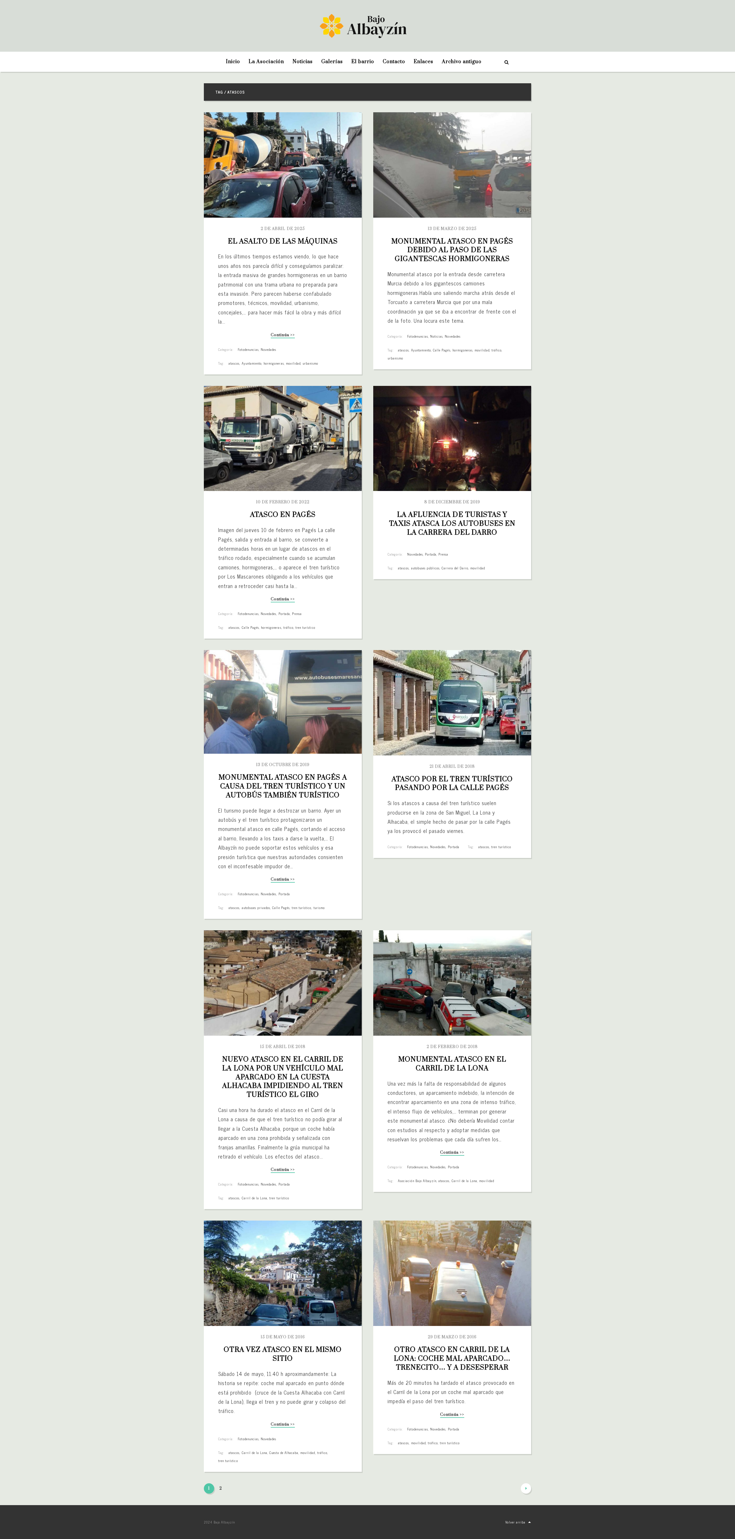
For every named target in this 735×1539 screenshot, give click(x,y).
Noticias (303, 62)
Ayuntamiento (252, 363)
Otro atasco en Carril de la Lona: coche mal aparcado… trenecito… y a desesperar (453, 1358)
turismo (319, 907)
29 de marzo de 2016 (452, 1337)
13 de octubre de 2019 (283, 764)
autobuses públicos (425, 568)
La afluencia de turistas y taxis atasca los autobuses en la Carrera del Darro (453, 524)
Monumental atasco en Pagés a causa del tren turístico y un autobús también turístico (283, 786)
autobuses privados (256, 907)
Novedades (268, 349)
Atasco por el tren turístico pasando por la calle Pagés (453, 783)
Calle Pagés (441, 350)
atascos (234, 363)
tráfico (497, 350)
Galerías (332, 62)
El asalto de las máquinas (283, 241)
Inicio (233, 62)
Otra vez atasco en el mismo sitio (283, 1354)
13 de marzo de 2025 (452, 228)
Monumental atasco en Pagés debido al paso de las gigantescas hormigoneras (453, 250)
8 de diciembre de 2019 (452, 502)
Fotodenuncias (248, 349)
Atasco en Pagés (283, 515)
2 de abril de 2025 (283, 228)
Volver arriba (515, 1522)
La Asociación (266, 62)
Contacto (394, 62)
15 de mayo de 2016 (283, 1337)
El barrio (362, 62)
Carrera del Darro (455, 568)
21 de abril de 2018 (452, 766)
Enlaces (423, 62)
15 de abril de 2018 (282, 1046)
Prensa (297, 613)
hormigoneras (274, 363)
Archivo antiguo (461, 62)
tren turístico (305, 627)
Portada (284, 613)
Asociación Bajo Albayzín (417, 1180)
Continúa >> (283, 335)
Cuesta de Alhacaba (283, 1452)
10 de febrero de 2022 (283, 502)
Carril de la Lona (255, 1197)
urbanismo (310, 363)
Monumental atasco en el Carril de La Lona (453, 1064)
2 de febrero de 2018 (452, 1046)
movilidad (293, 363)
